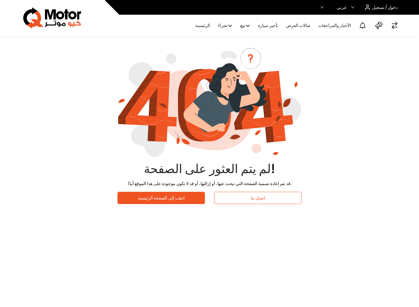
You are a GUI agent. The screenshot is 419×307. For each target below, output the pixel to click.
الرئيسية (202, 25)
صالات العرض (298, 25)
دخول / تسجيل (385, 7)
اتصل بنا (258, 198)
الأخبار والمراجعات (334, 25)
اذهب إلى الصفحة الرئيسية (161, 198)
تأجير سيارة (268, 25)
